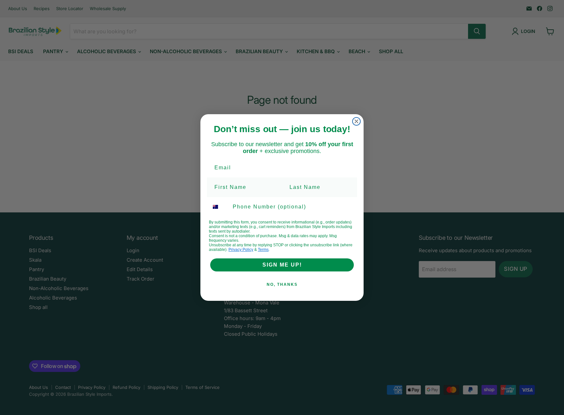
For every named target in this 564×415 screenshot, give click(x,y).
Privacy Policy (240, 249)
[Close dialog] (356, 121)
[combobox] (219, 207)
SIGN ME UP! (282, 265)
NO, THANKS (282, 284)
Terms (263, 249)
